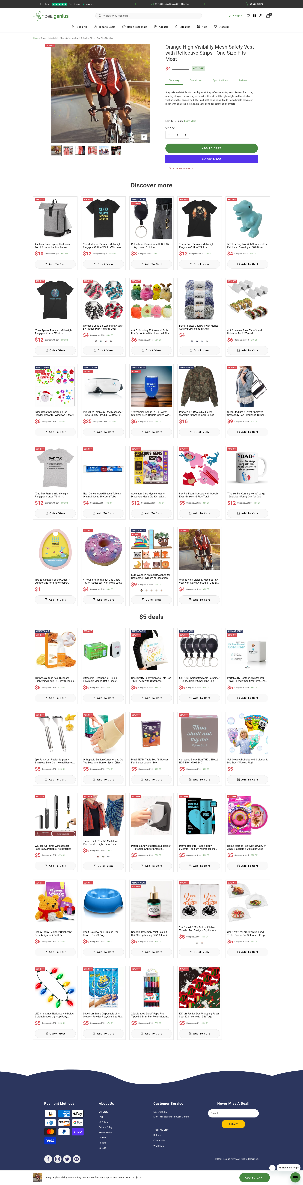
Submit (233, 1124)
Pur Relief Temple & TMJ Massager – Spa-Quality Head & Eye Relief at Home (102, 414)
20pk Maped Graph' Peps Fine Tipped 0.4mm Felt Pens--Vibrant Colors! (149, 1015)
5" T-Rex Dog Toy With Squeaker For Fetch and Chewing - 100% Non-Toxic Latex (247, 246)
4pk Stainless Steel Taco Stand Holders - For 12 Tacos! (244, 332)
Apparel (163, 26)
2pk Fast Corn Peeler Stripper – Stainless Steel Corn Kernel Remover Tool (55, 761)
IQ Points (103, 1122)
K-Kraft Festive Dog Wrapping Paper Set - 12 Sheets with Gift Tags (199, 1015)
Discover (224, 26)
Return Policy (105, 1132)
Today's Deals (107, 26)
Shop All (82, 26)
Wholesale (158, 1146)
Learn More (190, 121)
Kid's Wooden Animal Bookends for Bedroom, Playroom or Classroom (150, 576)
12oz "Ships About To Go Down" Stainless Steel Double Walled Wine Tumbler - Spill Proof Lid (150, 414)
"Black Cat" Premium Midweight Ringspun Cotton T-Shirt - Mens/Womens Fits (196, 246)
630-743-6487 (160, 1112)
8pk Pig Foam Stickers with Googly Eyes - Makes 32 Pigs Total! (198, 495)
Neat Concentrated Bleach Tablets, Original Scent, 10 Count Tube (102, 495)
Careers (102, 1137)
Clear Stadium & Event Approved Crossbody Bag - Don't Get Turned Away (245, 414)
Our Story (103, 1112)
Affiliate (102, 1142)
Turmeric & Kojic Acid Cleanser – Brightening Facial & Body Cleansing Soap (55, 680)
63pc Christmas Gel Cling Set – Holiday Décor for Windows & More (54, 414)
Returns (157, 1135)
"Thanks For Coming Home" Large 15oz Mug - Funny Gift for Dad (246, 495)
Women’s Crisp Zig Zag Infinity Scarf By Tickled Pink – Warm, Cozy (103, 327)
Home (36, 38)
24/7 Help (234, 16)
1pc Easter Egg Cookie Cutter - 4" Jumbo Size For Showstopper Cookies (53, 581)
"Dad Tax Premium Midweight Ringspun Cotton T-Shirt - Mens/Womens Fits (51, 495)
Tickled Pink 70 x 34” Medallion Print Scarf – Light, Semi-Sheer (100, 843)
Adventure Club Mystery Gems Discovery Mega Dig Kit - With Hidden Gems (148, 495)
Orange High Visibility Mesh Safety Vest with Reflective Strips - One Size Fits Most (199, 581)
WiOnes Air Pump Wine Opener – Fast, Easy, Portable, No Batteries (53, 847)
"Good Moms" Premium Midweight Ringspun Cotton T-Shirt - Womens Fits (102, 246)
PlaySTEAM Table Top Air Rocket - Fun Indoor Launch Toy (150, 761)
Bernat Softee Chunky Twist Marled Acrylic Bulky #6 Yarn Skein (198, 327)
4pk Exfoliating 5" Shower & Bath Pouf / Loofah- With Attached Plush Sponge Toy (151, 332)
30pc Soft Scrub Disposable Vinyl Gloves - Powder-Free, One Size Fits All (102, 1015)
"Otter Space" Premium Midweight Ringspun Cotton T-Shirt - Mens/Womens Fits (53, 332)
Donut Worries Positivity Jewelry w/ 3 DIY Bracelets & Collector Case (247, 847)
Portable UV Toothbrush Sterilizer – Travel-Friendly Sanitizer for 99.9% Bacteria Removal (246, 680)
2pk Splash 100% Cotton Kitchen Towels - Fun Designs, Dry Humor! (198, 929)
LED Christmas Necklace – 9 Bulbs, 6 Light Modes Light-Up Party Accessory (54, 1015)
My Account (261, 15)
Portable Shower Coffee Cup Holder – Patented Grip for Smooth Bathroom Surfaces (150, 847)
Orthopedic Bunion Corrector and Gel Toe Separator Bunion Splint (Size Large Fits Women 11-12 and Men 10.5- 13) (103, 761)
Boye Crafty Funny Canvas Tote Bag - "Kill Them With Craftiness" (151, 680)
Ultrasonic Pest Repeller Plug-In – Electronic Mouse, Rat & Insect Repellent (101, 680)
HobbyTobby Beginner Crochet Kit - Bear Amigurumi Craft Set (54, 934)
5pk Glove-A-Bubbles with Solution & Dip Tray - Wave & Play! (247, 761)
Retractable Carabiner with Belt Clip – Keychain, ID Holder (150, 246)
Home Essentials (137, 26)
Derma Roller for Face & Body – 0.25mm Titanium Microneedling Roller (197, 847)
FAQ (101, 1117)
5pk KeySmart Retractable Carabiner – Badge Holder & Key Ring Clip (199, 680)
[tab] (174, 81)
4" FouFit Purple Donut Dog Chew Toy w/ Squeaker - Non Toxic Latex (102, 581)
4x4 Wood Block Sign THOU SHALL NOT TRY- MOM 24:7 (198, 761)
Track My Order (161, 1129)
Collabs (102, 1148)
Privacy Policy (105, 1127)
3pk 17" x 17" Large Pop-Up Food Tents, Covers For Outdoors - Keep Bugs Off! (246, 934)
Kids (204, 26)
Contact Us (159, 1140)
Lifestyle (185, 26)
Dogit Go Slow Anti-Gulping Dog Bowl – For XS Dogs (101, 934)
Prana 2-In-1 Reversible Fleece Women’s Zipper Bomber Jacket (196, 414)
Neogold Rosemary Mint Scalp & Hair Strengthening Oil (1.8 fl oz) (149, 934)
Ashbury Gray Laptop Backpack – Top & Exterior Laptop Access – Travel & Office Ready (53, 246)
